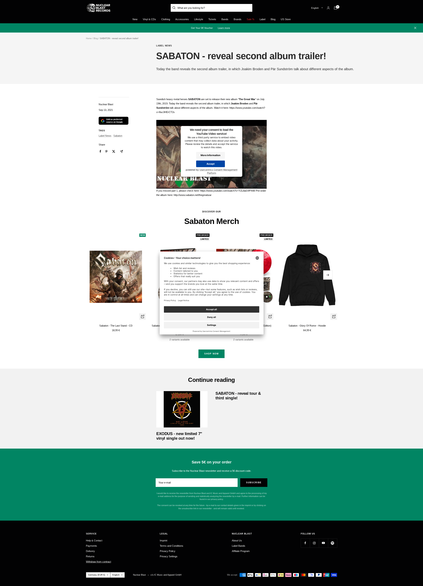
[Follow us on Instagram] (314, 543)
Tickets (212, 19)
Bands (224, 19)
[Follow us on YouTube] (323, 543)
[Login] (328, 7)
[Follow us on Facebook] (305, 543)
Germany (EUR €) (96, 575)
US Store (286, 19)
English (315, 8)
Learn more (224, 28)
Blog (273, 19)
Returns (90, 556)
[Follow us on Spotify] (332, 543)
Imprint (163, 540)
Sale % (250, 19)
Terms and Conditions (171, 545)
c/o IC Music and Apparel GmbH (166, 575)
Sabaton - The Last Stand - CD (116, 325)
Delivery (90, 551)
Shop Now (211, 353)
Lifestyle (198, 19)
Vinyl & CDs (149, 19)
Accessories (182, 19)
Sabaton (117, 135)
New (135, 19)
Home (89, 38)
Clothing (165, 19)
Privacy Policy (167, 551)
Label (262, 19)
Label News (164, 45)
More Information (210, 155)
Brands (237, 19)
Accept (210, 164)
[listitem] (100, 151)
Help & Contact (94, 540)
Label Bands (238, 545)
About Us (237, 540)
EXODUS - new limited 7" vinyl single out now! (179, 435)
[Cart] (335, 7)
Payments (91, 545)
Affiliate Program (241, 551)
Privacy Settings (168, 556)
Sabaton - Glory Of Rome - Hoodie (307, 325)
